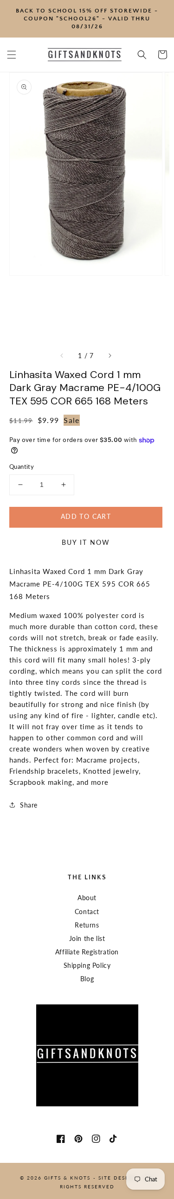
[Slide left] (62, 356)
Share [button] (29, 805)
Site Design (117, 1177)
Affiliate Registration (87, 952)
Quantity (21, 466)
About (87, 898)
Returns (87, 925)
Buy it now (86, 542)
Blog (87, 979)
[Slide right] (109, 356)
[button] (11, 54)
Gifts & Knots (67, 1177)
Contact (87, 911)
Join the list (87, 938)
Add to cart (86, 516)
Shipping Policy (87, 965)
